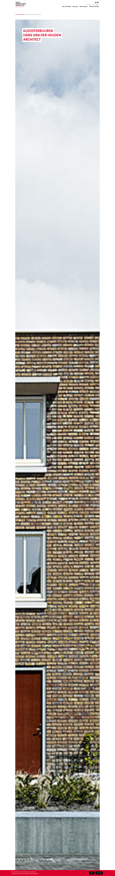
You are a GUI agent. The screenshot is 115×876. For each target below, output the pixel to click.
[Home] (21, 5)
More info (36, 873)
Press (93, 4)
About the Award (66, 6)
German (98, 2)
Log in (97, 4)
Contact (89, 4)
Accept (91, 873)
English (95, 2)
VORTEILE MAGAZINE (94, 6)
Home (16, 14)
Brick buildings (84, 6)
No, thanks (99, 873)
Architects (75, 6)
